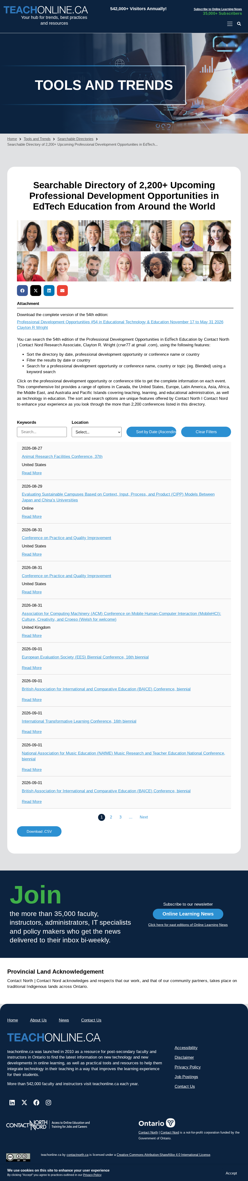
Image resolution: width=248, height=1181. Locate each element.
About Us (38, 1020)
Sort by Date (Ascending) (156, 432)
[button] (239, 24)
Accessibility (186, 1047)
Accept (231, 1173)
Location (80, 422)
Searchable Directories (75, 139)
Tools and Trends (37, 139)
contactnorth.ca (77, 1155)
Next (144, 817)
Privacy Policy (92, 1175)
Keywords (26, 422)
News (64, 1020)
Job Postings (186, 1077)
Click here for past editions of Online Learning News (188, 925)
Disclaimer (184, 1057)
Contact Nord (170, 1132)
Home (12, 139)
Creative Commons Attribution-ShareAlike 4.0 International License (163, 1155)
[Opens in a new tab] (230, 24)
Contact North (148, 1132)
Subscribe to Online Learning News (218, 9)
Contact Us (91, 1020)
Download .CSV (39, 831)
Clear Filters (206, 432)
